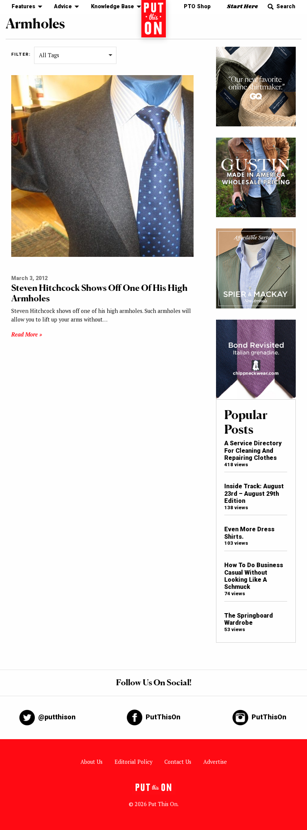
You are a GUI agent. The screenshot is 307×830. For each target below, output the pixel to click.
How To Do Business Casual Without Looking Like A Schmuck (253, 576)
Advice (63, 6)
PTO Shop (197, 6)
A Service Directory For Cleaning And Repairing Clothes (253, 450)
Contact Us (177, 761)
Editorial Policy (133, 761)
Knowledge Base (112, 6)
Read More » (26, 334)
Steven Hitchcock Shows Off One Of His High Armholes (99, 293)
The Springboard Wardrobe (248, 619)
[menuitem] (25, 7)
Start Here (242, 6)
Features (23, 6)
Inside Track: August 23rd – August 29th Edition (254, 493)
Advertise (215, 761)
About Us (91, 761)
